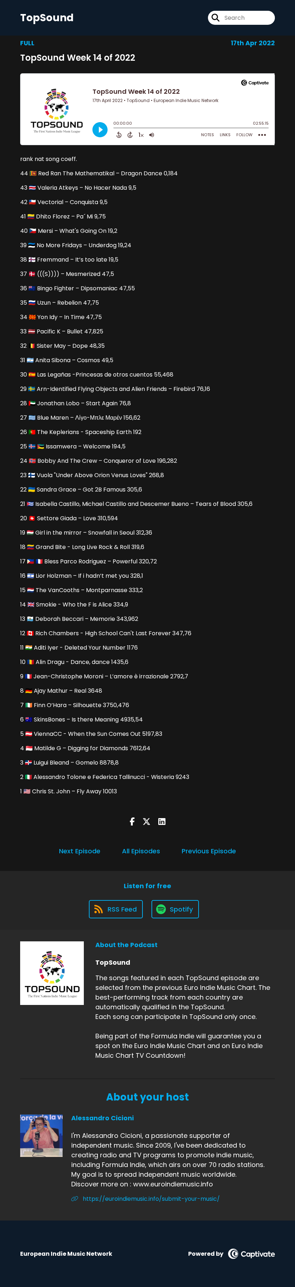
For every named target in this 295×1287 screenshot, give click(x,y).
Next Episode (79, 851)
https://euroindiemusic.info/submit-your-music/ (150, 1199)
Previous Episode (209, 851)
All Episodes (141, 851)
